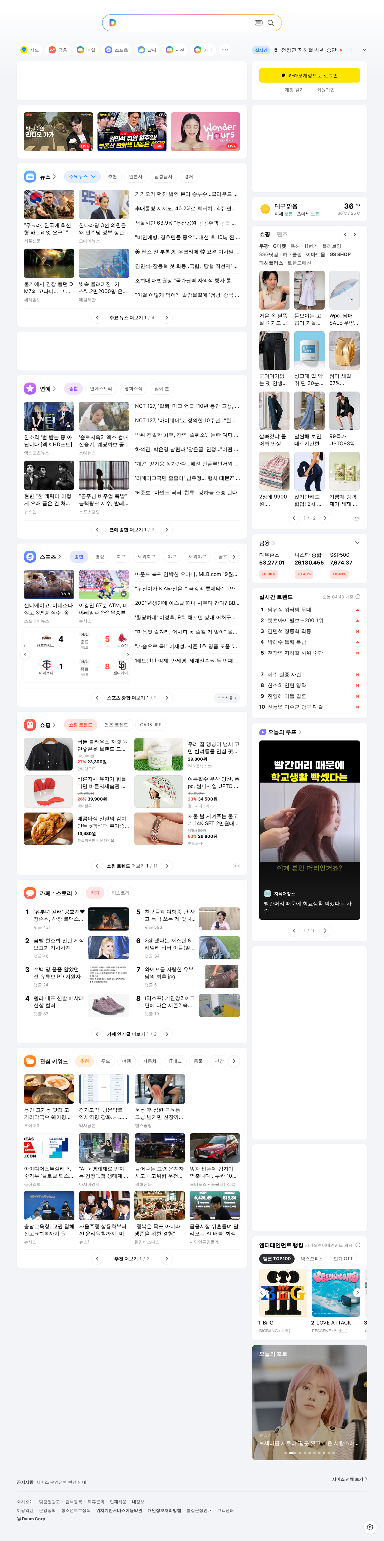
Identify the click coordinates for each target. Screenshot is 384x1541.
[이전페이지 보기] (25, 654)
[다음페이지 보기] (127, 654)
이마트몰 (315, 254)
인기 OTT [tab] (343, 1258)
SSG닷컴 (268, 254)
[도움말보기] (358, 1245)
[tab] (82, 177)
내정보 (138, 1501)
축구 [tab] (120, 556)
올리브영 (331, 246)
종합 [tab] (73, 388)
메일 (90, 50)
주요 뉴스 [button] (76, 175)
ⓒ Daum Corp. (31, 1518)
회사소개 (25, 1501)
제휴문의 (96, 1501)
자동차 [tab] (150, 1061)
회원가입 (326, 89)
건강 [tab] (219, 1061)
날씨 (151, 50)
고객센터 (225, 1510)
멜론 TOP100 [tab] (277, 1258)
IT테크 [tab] (175, 1061)
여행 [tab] (126, 1061)
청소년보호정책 (76, 1510)
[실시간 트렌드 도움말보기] (358, 597)
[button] (225, 49)
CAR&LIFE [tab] (150, 725)
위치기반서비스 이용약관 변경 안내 (69, 1482)
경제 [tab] (189, 176)
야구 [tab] (171, 556)
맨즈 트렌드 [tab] (116, 725)
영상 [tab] (99, 556)
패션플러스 (271, 263)
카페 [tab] (95, 893)
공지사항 (25, 1482)
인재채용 (118, 1501)
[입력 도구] (259, 22)
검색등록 (73, 1501)
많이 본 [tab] (161, 388)
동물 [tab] (198, 1061)
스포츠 (121, 50)
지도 (34, 50)
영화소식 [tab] (133, 388)
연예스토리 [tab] (101, 388)
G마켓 (279, 246)
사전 (180, 50)
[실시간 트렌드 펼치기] (364, 50)
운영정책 (47, 1510)
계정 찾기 (294, 89)
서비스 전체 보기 (347, 1479)
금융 (62, 50)
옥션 (295, 246)
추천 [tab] (112, 176)
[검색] (272, 22)
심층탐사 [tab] (163, 176)
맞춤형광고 (49, 1501)
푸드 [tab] (105, 1061)
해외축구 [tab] (146, 556)
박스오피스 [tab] (312, 1258)
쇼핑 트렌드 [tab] (80, 725)
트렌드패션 (299, 263)
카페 (208, 50)
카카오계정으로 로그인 (313, 75)
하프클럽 (292, 254)
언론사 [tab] (135, 176)
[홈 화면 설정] (370, 1527)
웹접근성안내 (199, 1510)
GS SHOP (340, 254)
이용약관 (25, 1510)
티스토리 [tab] (121, 893)
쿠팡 (264, 246)
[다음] (234, 556)
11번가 (311, 246)
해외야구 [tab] (197, 556)
